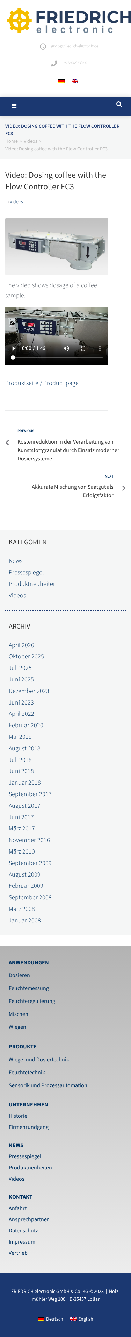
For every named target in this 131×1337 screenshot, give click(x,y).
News (15, 561)
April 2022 (21, 714)
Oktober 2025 (26, 656)
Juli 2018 (20, 760)
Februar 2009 (26, 886)
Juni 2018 (21, 771)
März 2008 (22, 909)
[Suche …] (118, 104)
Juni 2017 (21, 817)
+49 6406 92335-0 (74, 63)
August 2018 (25, 748)
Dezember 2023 (29, 691)
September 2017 (30, 794)
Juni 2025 (21, 679)
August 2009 (25, 875)
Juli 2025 (20, 668)
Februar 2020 (26, 725)
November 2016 (29, 840)
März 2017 (22, 829)
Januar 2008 (25, 921)
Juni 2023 (21, 703)
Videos (30, 141)
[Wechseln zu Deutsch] (61, 81)
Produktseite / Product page (42, 383)
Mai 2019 (20, 737)
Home (11, 141)
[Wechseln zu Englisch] (74, 81)
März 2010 (22, 852)
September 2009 (30, 863)
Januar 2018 (25, 783)
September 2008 (30, 897)
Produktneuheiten (33, 584)
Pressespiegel (26, 572)
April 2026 (21, 645)
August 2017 (25, 806)
